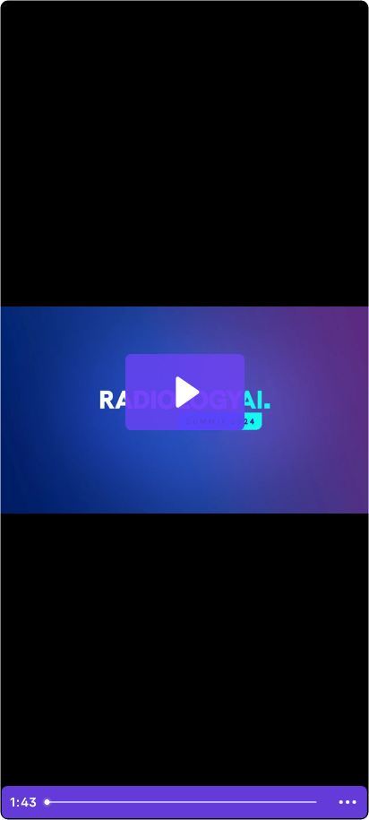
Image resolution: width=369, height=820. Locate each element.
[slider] (183, 802)
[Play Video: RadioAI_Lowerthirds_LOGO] (185, 392)
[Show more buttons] (348, 802)
